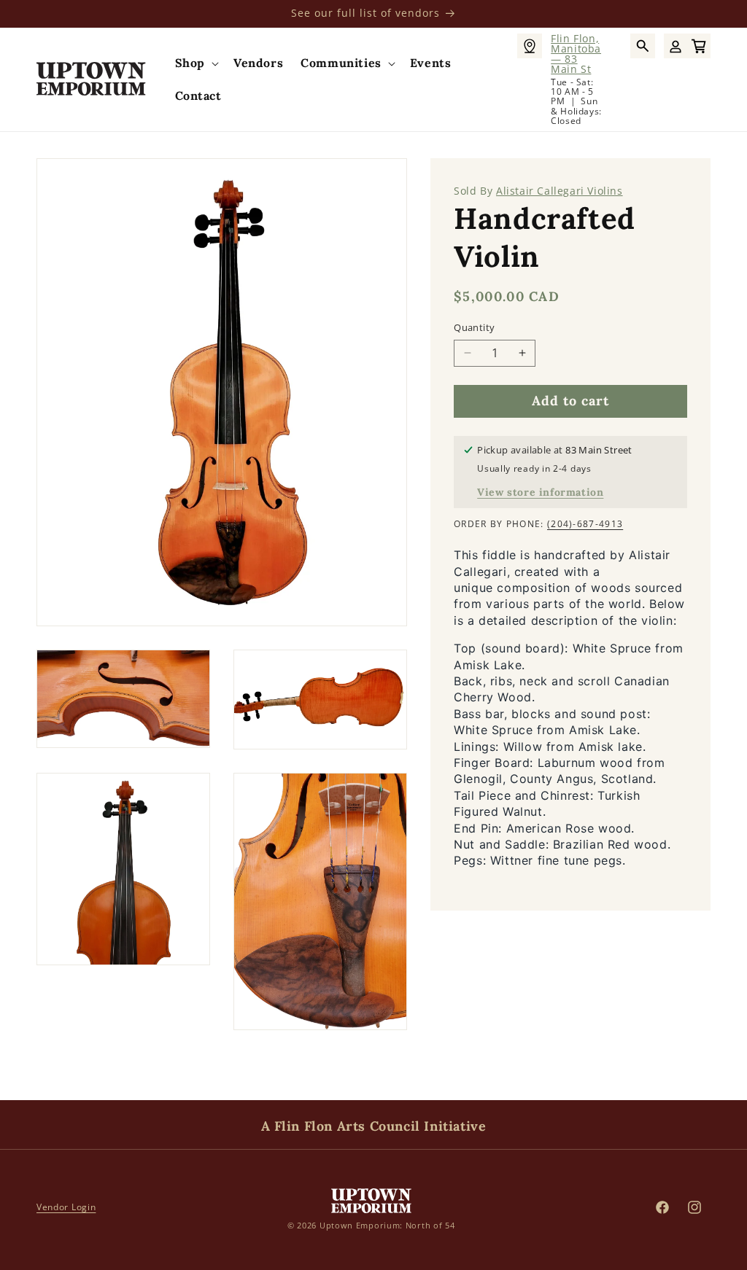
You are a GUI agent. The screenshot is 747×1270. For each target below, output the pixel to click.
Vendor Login (66, 1207)
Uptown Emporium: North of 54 (387, 1225)
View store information (540, 492)
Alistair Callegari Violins (559, 191)
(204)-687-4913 (585, 523)
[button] (195, 63)
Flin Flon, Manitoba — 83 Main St (576, 53)
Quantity (474, 327)
